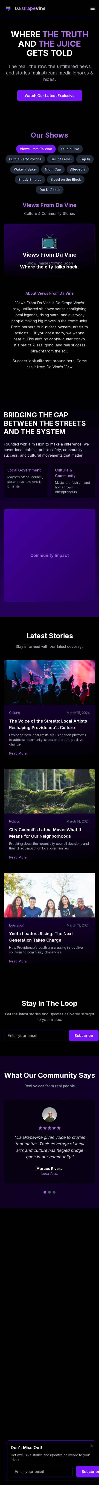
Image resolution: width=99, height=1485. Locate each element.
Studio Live (70, 149)
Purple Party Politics (25, 159)
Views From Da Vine (36, 149)
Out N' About (49, 190)
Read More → (20, 753)
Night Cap (53, 169)
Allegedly (77, 169)
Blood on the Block (66, 179)
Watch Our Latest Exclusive (50, 95)
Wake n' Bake (25, 169)
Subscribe (84, 1035)
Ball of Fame (61, 159)
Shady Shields (29, 179)
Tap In (85, 159)
